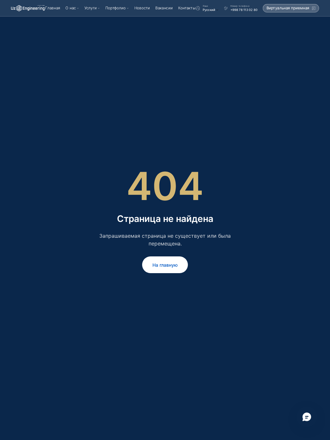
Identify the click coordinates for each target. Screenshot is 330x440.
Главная (52, 8)
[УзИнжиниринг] (28, 8)
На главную (165, 265)
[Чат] (306, 417)
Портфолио (115, 8)
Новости (142, 8)
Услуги (90, 8)
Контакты (186, 8)
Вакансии (163, 8)
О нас (70, 8)
